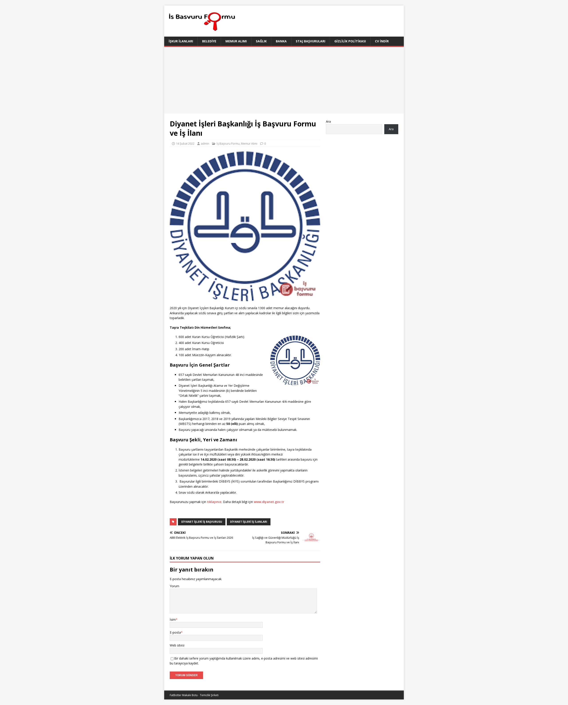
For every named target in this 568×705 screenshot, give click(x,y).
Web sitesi (177, 645)
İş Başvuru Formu (228, 143)
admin (205, 143)
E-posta (175, 632)
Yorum (174, 586)
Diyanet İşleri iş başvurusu (201, 522)
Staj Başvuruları (310, 41)
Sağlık (261, 41)
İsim (173, 619)
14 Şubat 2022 (185, 143)
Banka (281, 41)
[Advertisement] (284, 80)
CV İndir (382, 41)
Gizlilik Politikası (350, 41)
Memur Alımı (236, 41)
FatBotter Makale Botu (184, 695)
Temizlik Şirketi (209, 695)
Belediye (209, 41)
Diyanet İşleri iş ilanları (248, 522)
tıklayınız (214, 502)
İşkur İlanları (181, 41)
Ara (328, 121)
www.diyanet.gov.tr (269, 502)
